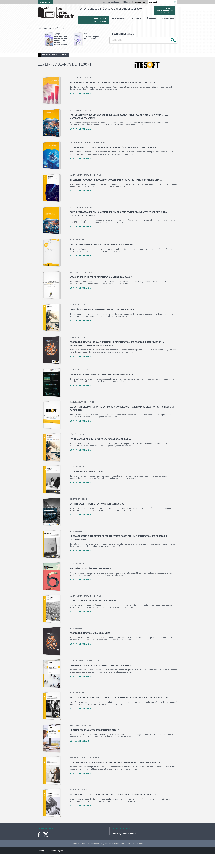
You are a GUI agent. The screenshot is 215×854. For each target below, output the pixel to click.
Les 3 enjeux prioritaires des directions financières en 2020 (101, 374)
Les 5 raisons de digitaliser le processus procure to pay (100, 439)
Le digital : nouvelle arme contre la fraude (93, 601)
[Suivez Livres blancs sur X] (45, 834)
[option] (57, 39)
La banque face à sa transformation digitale (94, 730)
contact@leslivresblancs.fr (124, 833)
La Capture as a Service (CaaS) (86, 471)
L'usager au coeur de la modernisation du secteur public (101, 665)
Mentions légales (57, 851)
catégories (168, 18)
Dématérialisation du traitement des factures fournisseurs (103, 309)
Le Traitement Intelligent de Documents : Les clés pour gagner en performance (113, 147)
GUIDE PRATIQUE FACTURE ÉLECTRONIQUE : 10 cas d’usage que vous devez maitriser (112, 82)
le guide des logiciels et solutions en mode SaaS (122, 843)
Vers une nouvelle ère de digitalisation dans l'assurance (101, 277)
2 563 (128, 2)
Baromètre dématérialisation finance (90, 568)
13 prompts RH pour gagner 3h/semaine (91, 37)
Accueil (45, 55)
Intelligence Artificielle (99, 20)
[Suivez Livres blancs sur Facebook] (40, 834)
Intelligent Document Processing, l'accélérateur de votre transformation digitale (116, 180)
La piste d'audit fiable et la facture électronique (97, 504)
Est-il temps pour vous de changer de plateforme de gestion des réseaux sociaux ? (61, 40)
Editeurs (54, 55)
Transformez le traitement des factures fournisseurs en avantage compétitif (113, 795)
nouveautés (118, 18)
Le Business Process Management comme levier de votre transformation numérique (115, 762)
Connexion (45, 2)
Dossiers (136, 18)
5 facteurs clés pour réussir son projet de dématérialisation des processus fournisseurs (119, 698)
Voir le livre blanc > (80, 93)
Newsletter (140, 2)
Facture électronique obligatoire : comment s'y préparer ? (102, 245)
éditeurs (151, 18)
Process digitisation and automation (90, 633)
